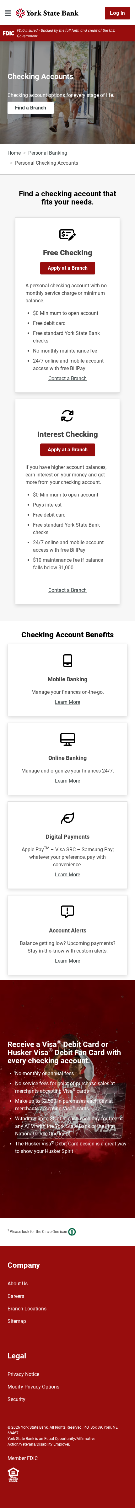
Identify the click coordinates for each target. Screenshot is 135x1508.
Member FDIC (23, 1458)
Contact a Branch (67, 378)
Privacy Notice (23, 1374)
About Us (18, 1284)
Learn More (67, 702)
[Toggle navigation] (7, 13)
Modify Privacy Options (33, 1387)
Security (16, 1399)
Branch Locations (27, 1309)
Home (14, 153)
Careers (16, 1296)
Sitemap (17, 1321)
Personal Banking (47, 153)
